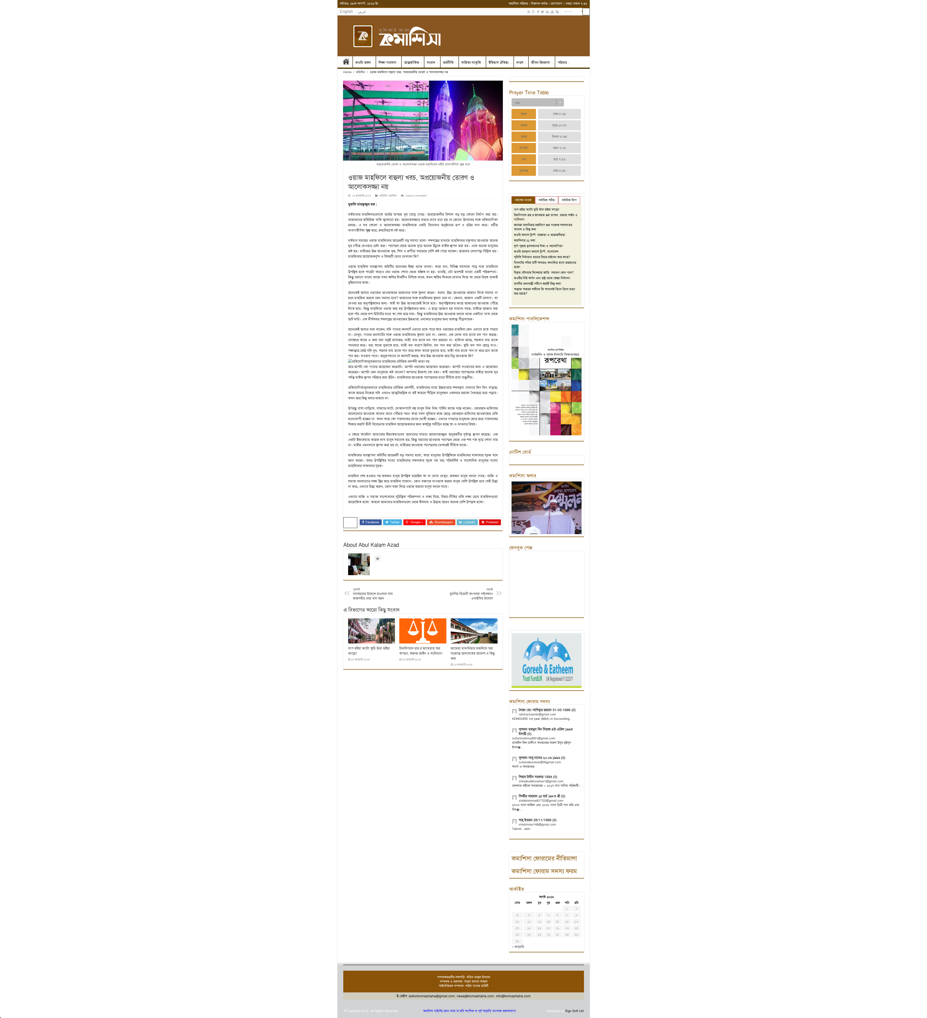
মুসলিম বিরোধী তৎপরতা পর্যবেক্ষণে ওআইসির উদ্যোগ (471, 594)
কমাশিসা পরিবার (518, 3)
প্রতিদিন (360, 72)
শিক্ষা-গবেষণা (387, 62)
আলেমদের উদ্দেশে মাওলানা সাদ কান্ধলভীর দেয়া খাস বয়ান (373, 594)
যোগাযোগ (556, 3)
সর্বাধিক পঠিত (547, 200)
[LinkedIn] (547, 12)
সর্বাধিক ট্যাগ (569, 200)
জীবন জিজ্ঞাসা (540, 62)
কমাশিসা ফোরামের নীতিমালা (544, 858)
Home (347, 72)
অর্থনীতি (448, 62)
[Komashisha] (463, 35)
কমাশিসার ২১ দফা (524, 240)
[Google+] (534, 12)
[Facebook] (538, 12)
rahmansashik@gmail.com (537, 714)
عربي (362, 11)
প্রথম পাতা (346, 62)
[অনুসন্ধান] (586, 11)
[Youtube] (552, 12)
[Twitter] (543, 12)
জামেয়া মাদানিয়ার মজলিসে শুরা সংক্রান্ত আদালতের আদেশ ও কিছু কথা (473, 653)
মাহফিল (393, 196)
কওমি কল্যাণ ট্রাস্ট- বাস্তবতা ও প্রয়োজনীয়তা (539, 235)
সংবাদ (431, 62)
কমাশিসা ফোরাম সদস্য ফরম (544, 871)
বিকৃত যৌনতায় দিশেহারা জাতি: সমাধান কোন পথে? (544, 272)
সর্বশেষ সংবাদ (523, 200)
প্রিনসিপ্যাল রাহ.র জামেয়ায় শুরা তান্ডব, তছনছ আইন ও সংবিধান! (420, 651)
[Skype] (557, 12)
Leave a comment (416, 196)
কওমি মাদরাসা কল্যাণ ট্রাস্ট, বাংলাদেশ (536, 251)
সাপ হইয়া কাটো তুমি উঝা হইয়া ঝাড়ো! (536, 209)
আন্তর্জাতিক (411, 62)
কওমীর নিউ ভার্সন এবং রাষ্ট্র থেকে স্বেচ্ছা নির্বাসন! (542, 278)
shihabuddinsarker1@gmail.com (541, 781)
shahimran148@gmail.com (537, 824)
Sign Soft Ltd (574, 1011)
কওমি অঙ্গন (363, 62)
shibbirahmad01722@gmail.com (541, 801)
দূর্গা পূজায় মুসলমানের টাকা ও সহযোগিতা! (538, 246)
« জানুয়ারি (518, 947)
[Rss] (529, 12)
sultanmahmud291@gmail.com (533, 738)
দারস (519, 62)
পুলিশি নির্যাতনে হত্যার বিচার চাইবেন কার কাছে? (542, 257)
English (346, 11)
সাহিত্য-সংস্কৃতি (471, 62)
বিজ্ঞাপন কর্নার (539, 3)
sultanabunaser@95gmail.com (540, 762)
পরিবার (562, 62)
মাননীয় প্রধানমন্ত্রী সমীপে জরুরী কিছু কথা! (537, 284)
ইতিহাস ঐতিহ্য (499, 62)
